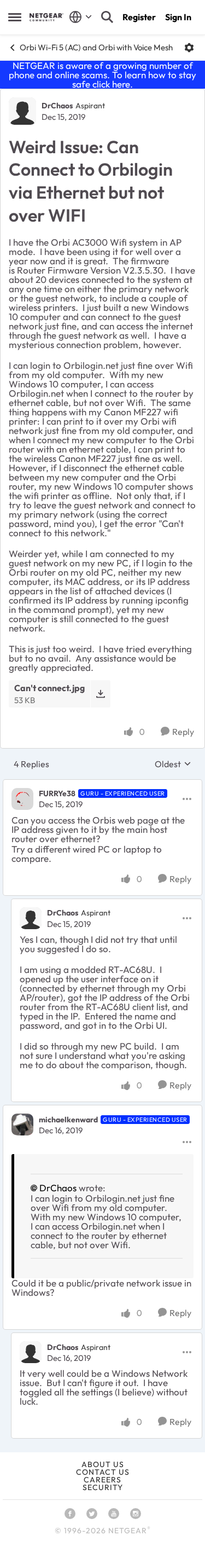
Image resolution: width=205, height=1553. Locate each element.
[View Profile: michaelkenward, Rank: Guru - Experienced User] (22, 1124)
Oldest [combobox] (173, 764)
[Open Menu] (189, 47)
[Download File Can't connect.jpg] (100, 693)
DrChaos (57, 105)
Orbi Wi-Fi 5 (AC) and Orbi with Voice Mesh (96, 47)
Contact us (103, 1472)
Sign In (178, 16)
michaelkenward (68, 1119)
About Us (102, 1464)
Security (103, 1487)
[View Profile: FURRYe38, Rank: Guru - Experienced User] (22, 799)
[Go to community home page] (46, 17)
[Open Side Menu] (15, 17)
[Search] (107, 17)
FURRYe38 (57, 793)
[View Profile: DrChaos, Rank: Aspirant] (22, 111)
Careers (102, 1480)
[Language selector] (81, 17)
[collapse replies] (102, 784)
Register (139, 16)
